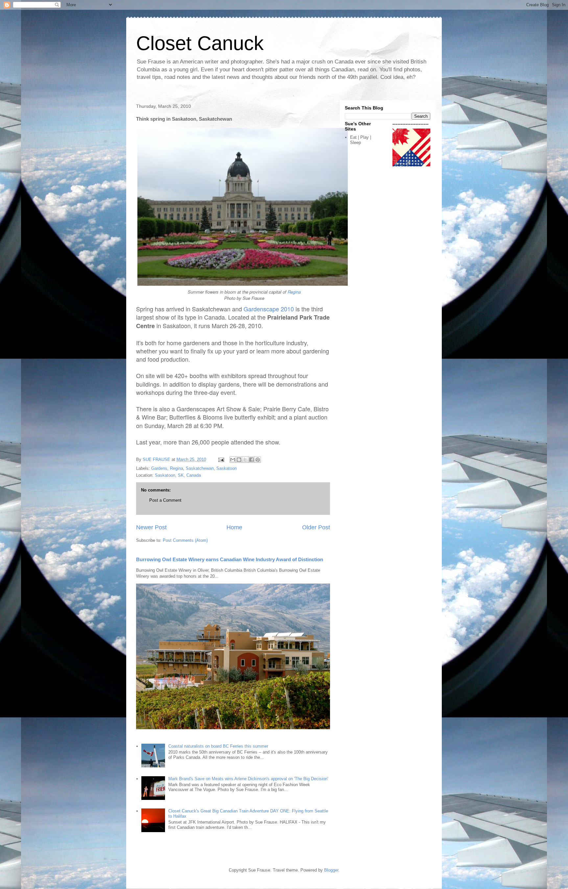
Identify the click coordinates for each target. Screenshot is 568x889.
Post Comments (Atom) (185, 540)
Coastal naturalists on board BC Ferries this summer (218, 746)
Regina (294, 292)
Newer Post (151, 527)
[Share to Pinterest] (257, 459)
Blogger (331, 870)
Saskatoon (226, 468)
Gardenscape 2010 (269, 308)
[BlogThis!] (239, 459)
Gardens (159, 468)
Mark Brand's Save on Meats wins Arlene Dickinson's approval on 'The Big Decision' (248, 778)
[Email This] (232, 459)
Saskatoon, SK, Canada (178, 475)
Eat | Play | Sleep (360, 140)
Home (234, 527)
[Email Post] (220, 459)
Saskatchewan (200, 468)
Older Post (316, 527)
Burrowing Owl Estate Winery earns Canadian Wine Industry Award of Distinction (229, 559)
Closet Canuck (200, 43)
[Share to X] (245, 459)
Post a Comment (165, 500)
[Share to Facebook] (251, 459)
